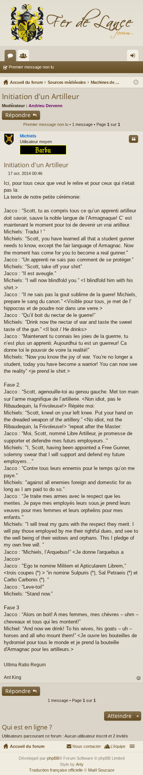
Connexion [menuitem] (134, 57)
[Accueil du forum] (71, 23)
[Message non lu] (6, 173)
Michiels (28, 136)
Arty (80, 764)
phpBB (53, 758)
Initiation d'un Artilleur (40, 96)
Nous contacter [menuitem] (86, 746)
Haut (139, 678)
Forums (12, 57)
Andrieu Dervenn (46, 105)
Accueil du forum (27, 746)
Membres (25, 57)
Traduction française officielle (56, 770)
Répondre (18, 115)
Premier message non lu (31, 67)
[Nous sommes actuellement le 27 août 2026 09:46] (135, 82)
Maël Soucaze (101, 770)
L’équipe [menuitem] (118, 746)
